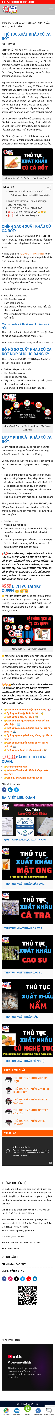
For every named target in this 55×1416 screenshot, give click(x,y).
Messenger (38, 1414)
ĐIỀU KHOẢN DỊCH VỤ (13, 1271)
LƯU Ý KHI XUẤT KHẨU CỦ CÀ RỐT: (25, 208)
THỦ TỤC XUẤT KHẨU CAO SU (23, 972)
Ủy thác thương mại (17, 766)
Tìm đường (6, 1414)
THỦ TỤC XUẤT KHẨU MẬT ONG (24, 883)
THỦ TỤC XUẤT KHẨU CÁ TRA (23, 928)
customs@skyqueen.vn (13, 1236)
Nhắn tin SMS (49, 1414)
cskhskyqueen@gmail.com (21, 1230)
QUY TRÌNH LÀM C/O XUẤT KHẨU (25, 839)
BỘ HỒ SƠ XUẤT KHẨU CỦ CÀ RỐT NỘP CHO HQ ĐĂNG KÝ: (27, 203)
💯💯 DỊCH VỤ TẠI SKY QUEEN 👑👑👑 (27, 212)
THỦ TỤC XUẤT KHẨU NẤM (21, 1016)
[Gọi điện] (27, 1409)
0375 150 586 (33, 1242)
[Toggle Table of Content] (47, 187)
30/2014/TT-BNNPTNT (32, 253)
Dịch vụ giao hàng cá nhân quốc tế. (25, 750)
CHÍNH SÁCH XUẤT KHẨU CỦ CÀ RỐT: (26, 192)
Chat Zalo (16, 1414)
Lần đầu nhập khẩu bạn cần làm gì (24, 777)
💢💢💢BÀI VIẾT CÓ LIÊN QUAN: (24, 215)
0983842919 (13, 1248)
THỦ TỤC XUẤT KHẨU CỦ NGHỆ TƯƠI (24, 1061)
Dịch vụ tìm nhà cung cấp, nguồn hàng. (27, 709)
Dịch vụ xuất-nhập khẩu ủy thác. (23, 713)
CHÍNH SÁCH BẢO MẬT (14, 1264)
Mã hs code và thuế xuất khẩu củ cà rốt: (32, 195)
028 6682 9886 (18, 1242)
